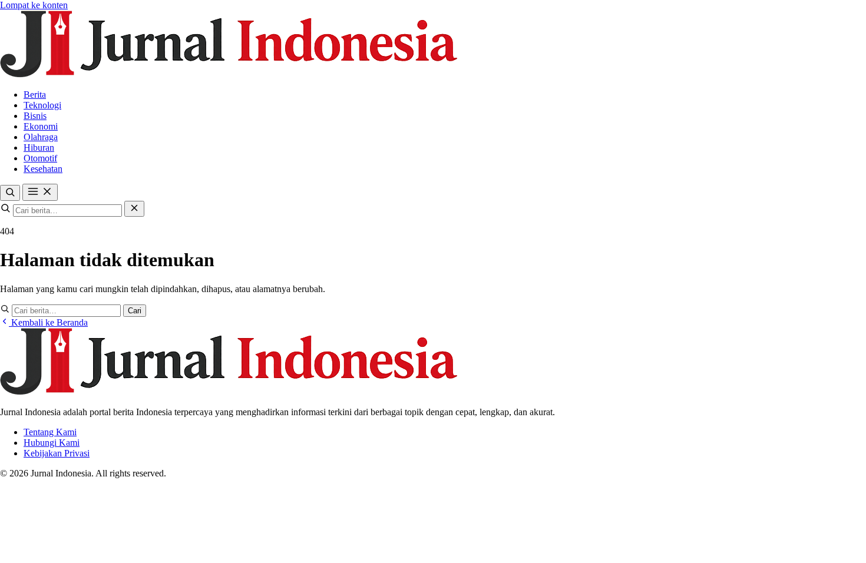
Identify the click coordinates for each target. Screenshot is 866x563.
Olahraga (41, 137)
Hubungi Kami (52, 443)
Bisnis (35, 116)
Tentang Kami (50, 432)
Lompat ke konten (34, 5)
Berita (35, 95)
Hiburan (39, 148)
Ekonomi (41, 126)
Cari (134, 310)
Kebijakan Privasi (57, 453)
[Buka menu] (40, 192)
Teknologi (42, 105)
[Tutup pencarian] (134, 209)
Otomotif (40, 158)
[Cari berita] (10, 193)
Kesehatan (43, 169)
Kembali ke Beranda (48, 322)
